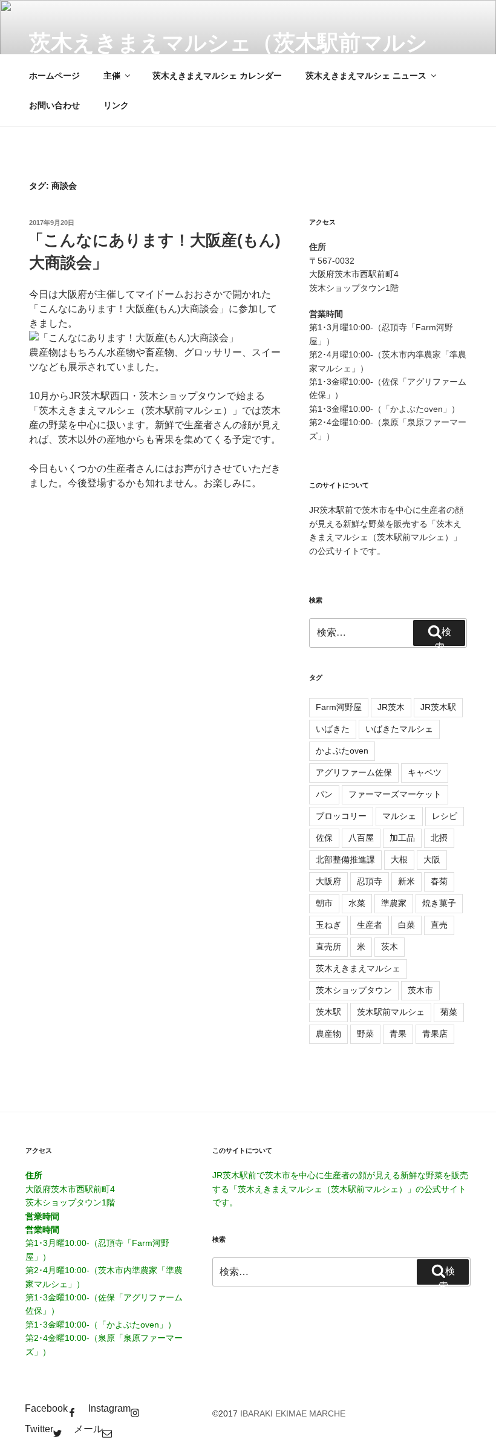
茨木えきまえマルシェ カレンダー (217, 75)
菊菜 (448, 1012)
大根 (399, 859)
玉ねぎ (328, 925)
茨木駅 (328, 1012)
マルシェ (399, 816)
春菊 (439, 881)
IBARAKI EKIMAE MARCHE (292, 1413)
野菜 (365, 1033)
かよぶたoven (342, 750)
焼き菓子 (439, 903)
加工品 (402, 838)
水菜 (356, 903)
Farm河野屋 (339, 707)
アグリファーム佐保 (354, 772)
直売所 (328, 946)
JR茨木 (391, 707)
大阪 (431, 859)
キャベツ (425, 772)
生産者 (369, 925)
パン (324, 794)
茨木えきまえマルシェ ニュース (365, 75)
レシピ (444, 816)
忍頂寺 (369, 881)
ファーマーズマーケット (395, 794)
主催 (111, 75)
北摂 (439, 838)
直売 (439, 925)
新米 (406, 881)
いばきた (333, 729)
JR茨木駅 (438, 707)
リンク (116, 105)
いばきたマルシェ (399, 729)
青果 (398, 1033)
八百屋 (361, 838)
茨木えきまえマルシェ (358, 968)
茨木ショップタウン (354, 990)
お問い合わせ (54, 105)
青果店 (435, 1033)
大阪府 (328, 881)
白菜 (406, 925)
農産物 (328, 1033)
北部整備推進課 (345, 859)
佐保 (324, 838)
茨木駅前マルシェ (391, 1012)
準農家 (393, 903)
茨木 (389, 946)
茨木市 (420, 990)
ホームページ (54, 75)
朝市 (324, 903)
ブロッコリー (341, 816)
